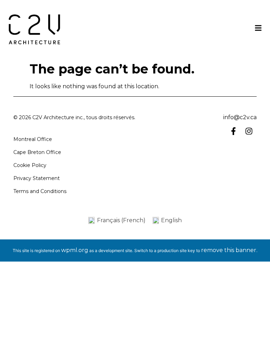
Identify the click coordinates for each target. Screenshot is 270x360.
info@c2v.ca (240, 117)
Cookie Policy (29, 165)
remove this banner (228, 250)
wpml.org (74, 250)
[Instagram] (249, 131)
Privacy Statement (36, 178)
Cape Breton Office (37, 152)
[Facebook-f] (233, 131)
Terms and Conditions (39, 191)
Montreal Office (32, 139)
